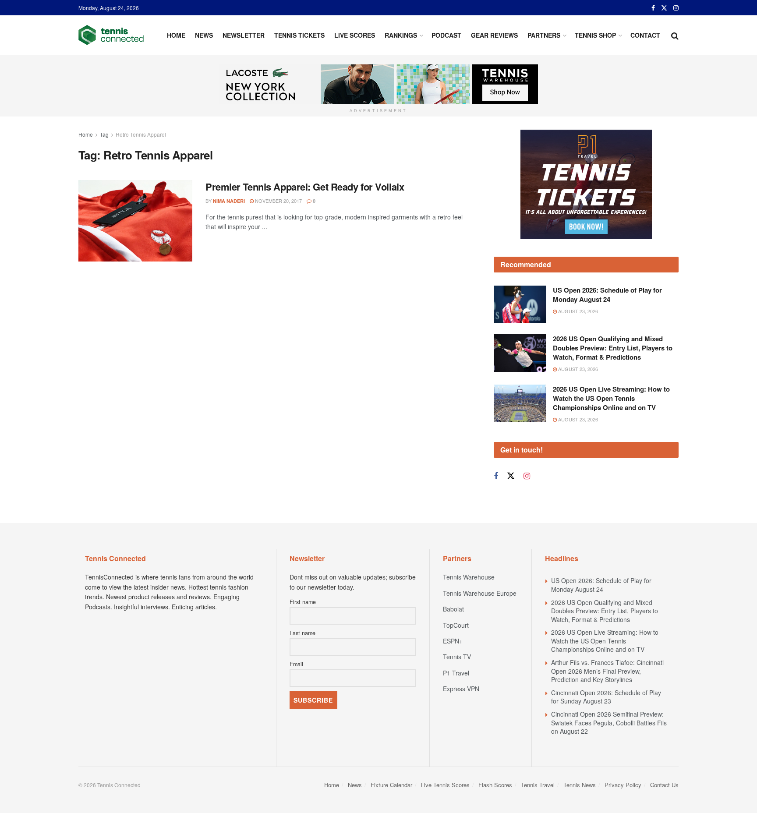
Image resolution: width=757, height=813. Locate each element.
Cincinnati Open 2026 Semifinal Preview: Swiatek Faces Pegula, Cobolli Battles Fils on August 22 (609, 722)
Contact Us (664, 785)
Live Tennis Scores (445, 785)
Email (296, 664)
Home (176, 35)
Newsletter (244, 35)
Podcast (446, 35)
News (204, 35)
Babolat (453, 608)
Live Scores (354, 35)
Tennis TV (457, 656)
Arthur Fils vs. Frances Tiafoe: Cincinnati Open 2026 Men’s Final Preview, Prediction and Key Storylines (607, 671)
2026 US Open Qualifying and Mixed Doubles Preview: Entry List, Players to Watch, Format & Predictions (612, 348)
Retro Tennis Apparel (141, 134)
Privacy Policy (623, 785)
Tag (104, 134)
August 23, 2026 (577, 311)
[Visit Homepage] (111, 35)
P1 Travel (456, 672)
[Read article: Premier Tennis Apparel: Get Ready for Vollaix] (135, 221)
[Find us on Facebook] (653, 8)
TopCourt (456, 625)
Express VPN (461, 688)
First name (303, 602)
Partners (543, 35)
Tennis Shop (595, 35)
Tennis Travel (538, 785)
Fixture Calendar (391, 785)
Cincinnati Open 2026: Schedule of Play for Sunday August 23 (606, 697)
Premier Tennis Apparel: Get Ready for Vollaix (304, 187)
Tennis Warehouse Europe (479, 593)
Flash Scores (495, 785)
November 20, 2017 (278, 200)
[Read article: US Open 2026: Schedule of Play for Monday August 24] (520, 304)
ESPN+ (453, 640)
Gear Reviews (494, 35)
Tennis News (579, 785)
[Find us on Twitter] (664, 8)
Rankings (401, 35)
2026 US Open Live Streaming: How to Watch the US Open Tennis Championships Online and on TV (611, 398)
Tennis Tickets (299, 35)
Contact (645, 35)
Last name (302, 633)
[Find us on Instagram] (676, 8)
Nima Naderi (229, 201)
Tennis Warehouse (469, 577)
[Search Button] (675, 35)
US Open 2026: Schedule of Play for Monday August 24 (607, 294)
